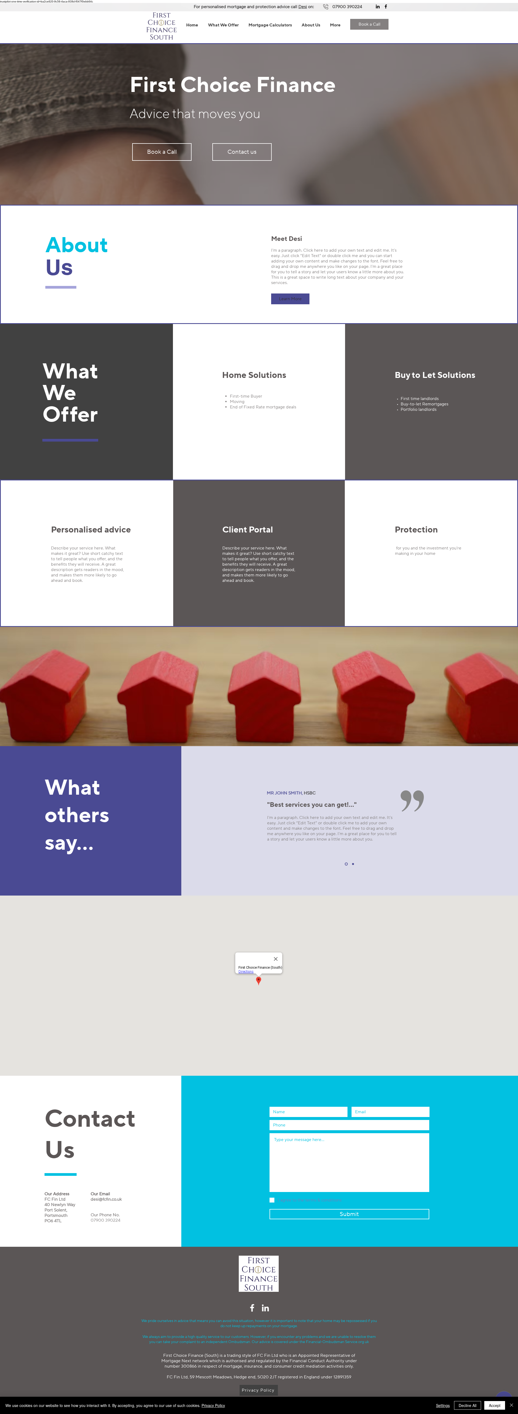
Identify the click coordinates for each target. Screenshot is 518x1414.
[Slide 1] (346, 864)
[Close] (511, 1405)
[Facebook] (385, 6)
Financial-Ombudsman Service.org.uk (337, 1342)
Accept (494, 1405)
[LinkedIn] (377, 6)
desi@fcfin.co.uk (106, 1199)
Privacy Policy (213, 1405)
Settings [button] (443, 1405)
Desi (302, 6)
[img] (259, 1290)
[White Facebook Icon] (252, 1308)
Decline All (467, 1405)
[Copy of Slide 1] (352, 864)
